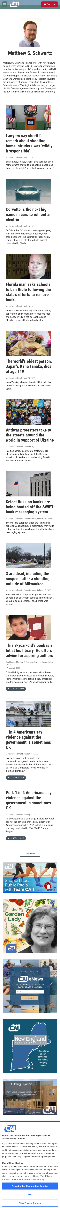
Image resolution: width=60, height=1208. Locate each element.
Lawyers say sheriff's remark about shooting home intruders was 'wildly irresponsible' (29, 143)
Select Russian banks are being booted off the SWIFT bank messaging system (29, 507)
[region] (30, 1165)
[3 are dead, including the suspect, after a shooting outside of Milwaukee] (28, 555)
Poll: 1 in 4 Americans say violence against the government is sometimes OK (28, 800)
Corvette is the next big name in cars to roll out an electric (29, 214)
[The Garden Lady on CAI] (30, 926)
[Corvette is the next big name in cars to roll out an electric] (28, 191)
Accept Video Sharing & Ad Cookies (30, 1186)
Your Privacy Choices (30, 1203)
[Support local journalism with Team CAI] (30, 878)
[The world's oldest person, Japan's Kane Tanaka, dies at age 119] (28, 343)
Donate (51, 4)
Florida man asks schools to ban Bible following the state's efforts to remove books (28, 292)
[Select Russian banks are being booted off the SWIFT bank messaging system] (28, 483)
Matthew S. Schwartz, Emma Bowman (21, 518)
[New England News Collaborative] (30, 1046)
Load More (30, 853)
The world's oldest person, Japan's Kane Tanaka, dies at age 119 (29, 366)
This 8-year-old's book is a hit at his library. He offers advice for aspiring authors (29, 650)
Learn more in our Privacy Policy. (28, 1179)
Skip (30, 1194)
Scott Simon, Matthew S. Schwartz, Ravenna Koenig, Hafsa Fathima (29, 663)
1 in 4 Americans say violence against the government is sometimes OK (28, 739)
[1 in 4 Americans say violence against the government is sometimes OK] (28, 714)
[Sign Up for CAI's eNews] (30, 986)
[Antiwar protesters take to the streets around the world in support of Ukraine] (28, 412)
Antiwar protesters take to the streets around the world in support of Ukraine (30, 435)
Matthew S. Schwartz (14, 157)
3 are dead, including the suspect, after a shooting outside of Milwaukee (28, 578)
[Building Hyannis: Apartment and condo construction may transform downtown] (30, 1097)
